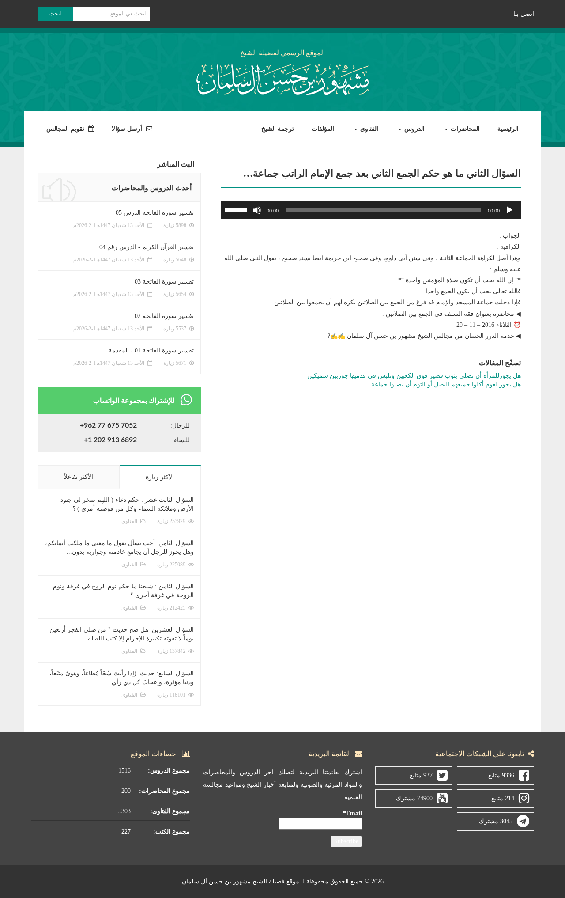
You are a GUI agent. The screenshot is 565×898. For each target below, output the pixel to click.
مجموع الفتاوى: (170, 811)
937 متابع (421, 775)
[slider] (237, 209)
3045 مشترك (495, 821)
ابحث (55, 14)
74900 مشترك (414, 798)
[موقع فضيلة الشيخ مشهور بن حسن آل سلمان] (282, 77)
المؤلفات (323, 128)
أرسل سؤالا (128, 128)
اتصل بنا (523, 14)
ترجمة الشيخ (277, 128)
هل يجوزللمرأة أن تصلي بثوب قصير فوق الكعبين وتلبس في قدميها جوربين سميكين (414, 375)
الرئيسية (508, 128)
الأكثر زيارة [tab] (160, 477)
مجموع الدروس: (169, 770)
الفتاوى (368, 128)
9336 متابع (501, 775)
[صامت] (256, 210)
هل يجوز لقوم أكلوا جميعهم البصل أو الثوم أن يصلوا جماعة (446, 384)
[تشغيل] (509, 210)
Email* (352, 813)
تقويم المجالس (66, 128)
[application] (371, 210)
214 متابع (502, 798)
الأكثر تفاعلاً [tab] (78, 477)
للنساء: (181, 440)
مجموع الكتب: (171, 831)
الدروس (414, 128)
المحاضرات (464, 128)
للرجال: (180, 425)
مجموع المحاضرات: (164, 791)
